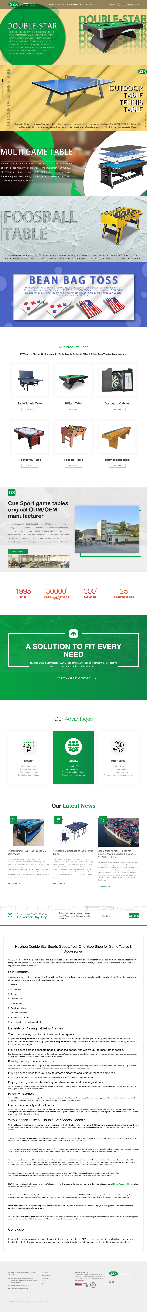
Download (45, 1284)
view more (30, 409)
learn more (18, 551)
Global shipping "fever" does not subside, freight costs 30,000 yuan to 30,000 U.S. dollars (117, 853)
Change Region (133, 5)
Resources (73, 4)
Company (45, 1278)
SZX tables (121, 1184)
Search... (111, 4)
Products (52, 4)
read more (12, 883)
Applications (63, 4)
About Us (83, 4)
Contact (92, 4)
